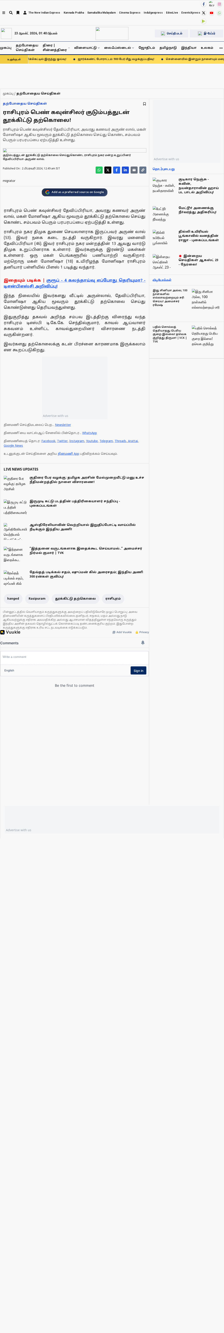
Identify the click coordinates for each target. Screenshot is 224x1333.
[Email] (134, 170)
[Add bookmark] (144, 104)
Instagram (76, 441)
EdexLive (172, 12)
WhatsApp (89, 433)
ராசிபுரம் (113, 599)
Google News (13, 446)
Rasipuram (37, 599)
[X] (203, 13)
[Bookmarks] (17, 12)
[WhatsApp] (219, 13)
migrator (9, 181)
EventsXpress (190, 12)
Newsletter (63, 425)
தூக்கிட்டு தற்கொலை (75, 599)
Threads (120, 441)
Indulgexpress (153, 12)
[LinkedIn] (125, 170)
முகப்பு (5, 48)
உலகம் (207, 48)
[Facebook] (203, 4)
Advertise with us (55, 416)
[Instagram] (219, 4)
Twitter (62, 441)
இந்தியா (188, 48)
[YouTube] (211, 13)
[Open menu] (3, 12)
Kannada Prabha (74, 12)
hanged (13, 599)
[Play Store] (203, 21)
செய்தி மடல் (174, 33)
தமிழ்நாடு (168, 48)
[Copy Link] (142, 170)
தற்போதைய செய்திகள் (27, 48)
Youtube (92, 441)
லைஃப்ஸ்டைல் (117, 48)
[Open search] (10, 12)
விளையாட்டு (85, 48)
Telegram (106, 441)
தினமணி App (68, 454)
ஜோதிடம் (146, 48)
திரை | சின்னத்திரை (55, 48)
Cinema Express (129, 12)
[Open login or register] (24, 12)
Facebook (48, 441)
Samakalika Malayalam (101, 12)
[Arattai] (211, 3)
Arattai (133, 441)
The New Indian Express (44, 12)
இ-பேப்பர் (209, 33)
